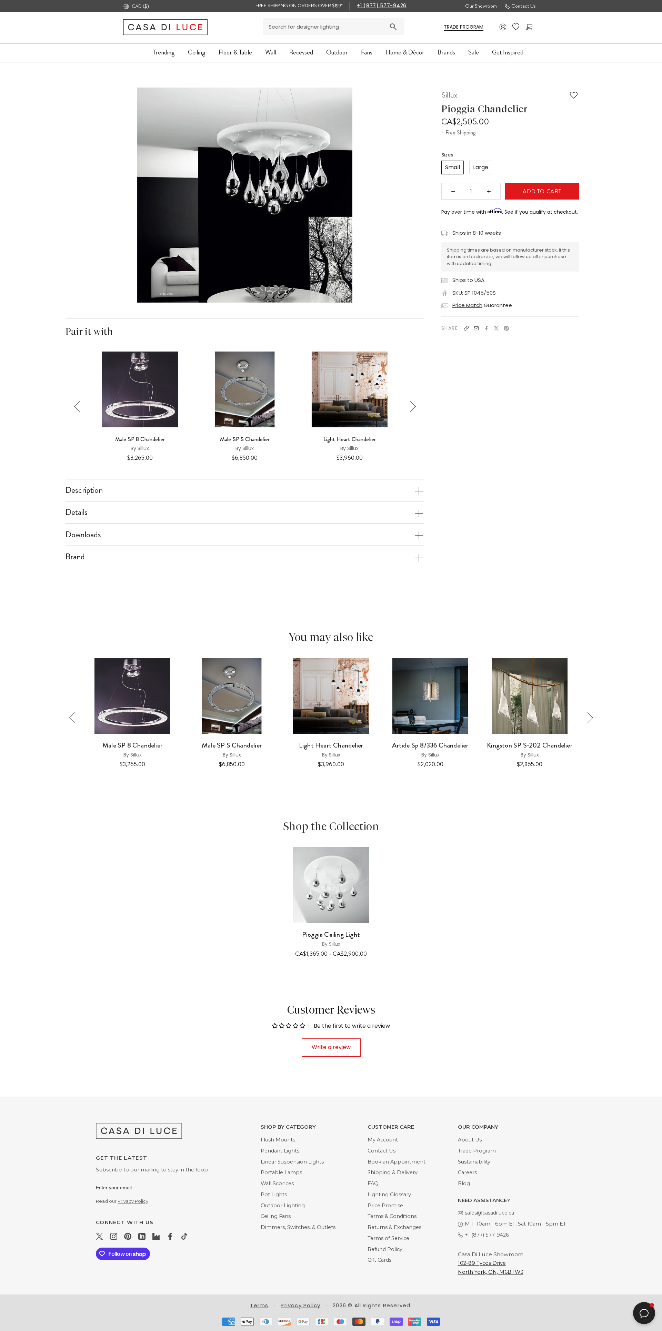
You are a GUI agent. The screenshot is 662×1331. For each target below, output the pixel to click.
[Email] (476, 328)
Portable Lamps (281, 1172)
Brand (75, 556)
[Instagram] (113, 1236)
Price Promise (385, 1205)
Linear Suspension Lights (292, 1162)
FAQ (373, 1183)
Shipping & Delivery (393, 1172)
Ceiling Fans (276, 1216)
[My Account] (503, 27)
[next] (359, 195)
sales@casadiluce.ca (489, 1213)
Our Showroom (481, 6)
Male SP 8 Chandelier (140, 439)
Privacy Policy (133, 1201)
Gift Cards (379, 1260)
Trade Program (477, 1151)
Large (480, 167)
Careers (467, 1172)
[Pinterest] (506, 328)
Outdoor (337, 52)
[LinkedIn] (142, 1236)
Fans (366, 52)
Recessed (301, 52)
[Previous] (79, 406)
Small (452, 167)
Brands (446, 52)
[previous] (130, 195)
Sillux (449, 95)
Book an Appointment (396, 1162)
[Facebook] (486, 328)
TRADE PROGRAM (463, 26)
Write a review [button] (331, 1047)
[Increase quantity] (489, 191)
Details (77, 512)
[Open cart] (530, 27)
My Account (383, 1140)
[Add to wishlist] (573, 95)
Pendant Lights (280, 1151)
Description (84, 490)
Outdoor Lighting (283, 1205)
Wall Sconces (277, 1183)
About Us (470, 1140)
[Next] (410, 406)
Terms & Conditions (392, 1216)
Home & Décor (404, 52)
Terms (259, 1305)
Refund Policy (385, 1249)
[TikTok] (184, 1236)
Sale (473, 52)
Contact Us (523, 6)
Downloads (83, 534)
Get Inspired (507, 52)
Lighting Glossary (389, 1194)
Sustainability (474, 1162)
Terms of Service (388, 1238)
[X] (496, 328)
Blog (464, 1183)
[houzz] (156, 1236)
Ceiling (196, 52)
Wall (270, 52)
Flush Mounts (278, 1140)
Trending (164, 52)
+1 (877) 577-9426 (382, 5)
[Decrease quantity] (453, 191)
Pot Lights (274, 1194)
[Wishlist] (516, 27)
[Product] (331, 885)
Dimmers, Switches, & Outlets (298, 1227)
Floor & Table (235, 52)
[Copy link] (466, 328)
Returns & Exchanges (394, 1227)
